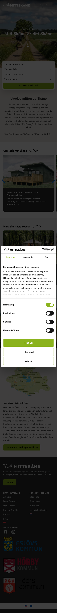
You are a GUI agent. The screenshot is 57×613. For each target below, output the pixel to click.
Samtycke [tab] (10, 257)
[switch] (50, 313)
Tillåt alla (28, 343)
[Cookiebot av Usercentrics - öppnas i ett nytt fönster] (42, 250)
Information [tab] (28, 257)
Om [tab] (46, 257)
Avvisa (28, 361)
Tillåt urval (29, 352)
